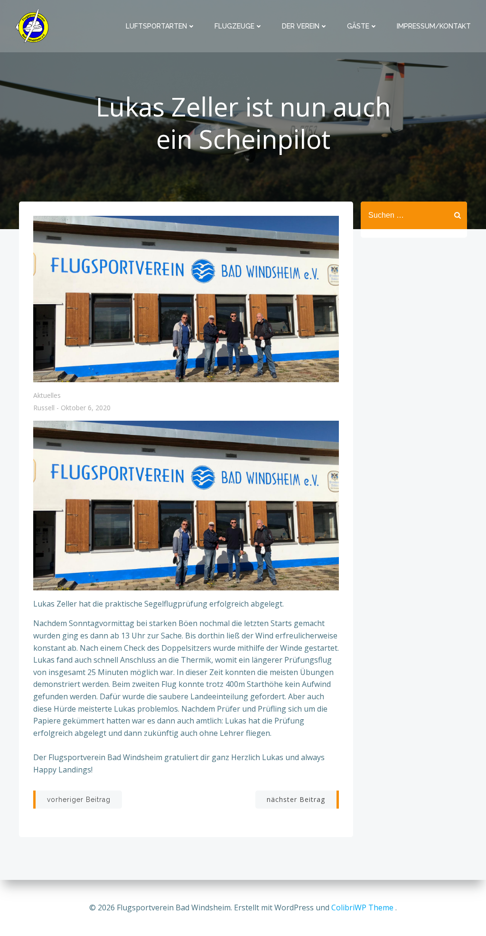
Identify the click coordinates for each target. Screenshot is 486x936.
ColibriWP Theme (362, 907)
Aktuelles (47, 395)
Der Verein (300, 26)
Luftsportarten (156, 26)
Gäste (358, 26)
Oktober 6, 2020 (86, 408)
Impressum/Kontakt (434, 26)
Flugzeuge (234, 26)
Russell (44, 408)
